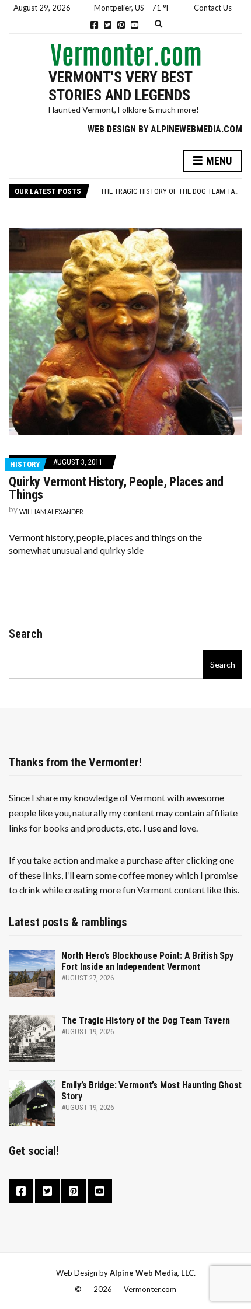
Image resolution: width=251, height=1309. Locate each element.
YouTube (134, 24)
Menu (218, 161)
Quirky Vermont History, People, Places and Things (116, 488)
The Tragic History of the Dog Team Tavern (175, 191)
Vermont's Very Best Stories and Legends (120, 86)
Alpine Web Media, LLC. (153, 1272)
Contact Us (213, 7)
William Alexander (51, 511)
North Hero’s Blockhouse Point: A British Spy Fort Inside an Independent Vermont (147, 961)
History (25, 464)
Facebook (94, 24)
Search (26, 634)
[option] (171, 191)
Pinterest (121, 24)
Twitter (107, 24)
